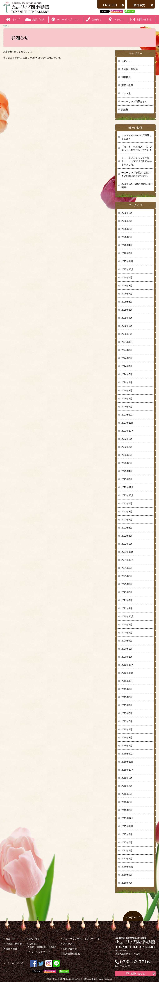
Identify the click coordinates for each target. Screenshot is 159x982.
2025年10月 (127, 269)
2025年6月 (126, 301)
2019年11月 (127, 673)
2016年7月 (126, 882)
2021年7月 (126, 584)
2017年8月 (126, 834)
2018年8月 (126, 778)
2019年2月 (126, 745)
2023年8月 (126, 439)
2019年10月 (127, 681)
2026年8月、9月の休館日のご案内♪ (136, 185)
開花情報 (126, 77)
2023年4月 (126, 471)
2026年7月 (126, 221)
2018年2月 (126, 810)
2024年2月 (126, 398)
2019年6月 (126, 713)
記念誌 (124, 109)
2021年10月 (127, 560)
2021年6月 (126, 592)
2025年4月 (126, 317)
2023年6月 (126, 455)
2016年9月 (126, 874)
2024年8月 (126, 358)
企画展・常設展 (129, 69)
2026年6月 (126, 229)
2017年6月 (126, 842)
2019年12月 (127, 665)
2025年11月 (127, 261)
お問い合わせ (144, 19)
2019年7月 (126, 705)
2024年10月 (127, 342)
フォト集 (126, 93)
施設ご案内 (34, 938)
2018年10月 (127, 769)
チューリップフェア (68, 19)
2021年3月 (126, 600)
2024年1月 (126, 406)
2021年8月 (126, 576)
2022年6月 (126, 527)
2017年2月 (126, 858)
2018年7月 (126, 786)
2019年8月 (126, 697)
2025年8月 (126, 285)
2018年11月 (127, 761)
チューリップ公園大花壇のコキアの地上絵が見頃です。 (136, 174)
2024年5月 (126, 374)
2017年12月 (127, 818)
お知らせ (126, 61)
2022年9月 (126, 503)
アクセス (67, 943)
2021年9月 (126, 568)
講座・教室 (127, 85)
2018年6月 (126, 794)
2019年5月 (126, 721)
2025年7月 (126, 293)
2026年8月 (126, 213)
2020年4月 (126, 640)
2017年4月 (126, 850)
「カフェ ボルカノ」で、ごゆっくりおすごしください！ (136, 148)
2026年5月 (126, 237)
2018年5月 (126, 802)
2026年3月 (126, 253)
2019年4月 (126, 729)
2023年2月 (126, 479)
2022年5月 (126, 535)
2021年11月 (127, 552)
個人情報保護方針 (72, 953)
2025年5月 (126, 309)
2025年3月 (126, 326)
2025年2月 (126, 334)
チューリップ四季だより (134, 101)
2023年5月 (126, 463)
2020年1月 (126, 656)
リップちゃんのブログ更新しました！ (136, 137)
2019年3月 (126, 737)
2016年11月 (127, 866)
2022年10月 (127, 495)
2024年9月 (126, 350)
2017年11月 (127, 826)
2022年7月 (126, 519)
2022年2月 (126, 543)
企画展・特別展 (14, 943)
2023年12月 (127, 414)
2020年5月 (126, 632)
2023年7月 (126, 447)
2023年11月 (127, 422)
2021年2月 (126, 608)
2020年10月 (127, 616)
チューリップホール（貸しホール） (81, 938)
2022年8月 (126, 511)
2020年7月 (126, 624)
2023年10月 (127, 430)
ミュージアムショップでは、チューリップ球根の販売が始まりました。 (136, 161)
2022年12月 (127, 487)
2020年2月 (126, 648)
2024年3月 (126, 390)
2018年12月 (127, 753)
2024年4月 (126, 382)
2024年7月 (126, 366)
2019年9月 (126, 689)
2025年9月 (126, 277)
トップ (16, 19)
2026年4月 (126, 245)
